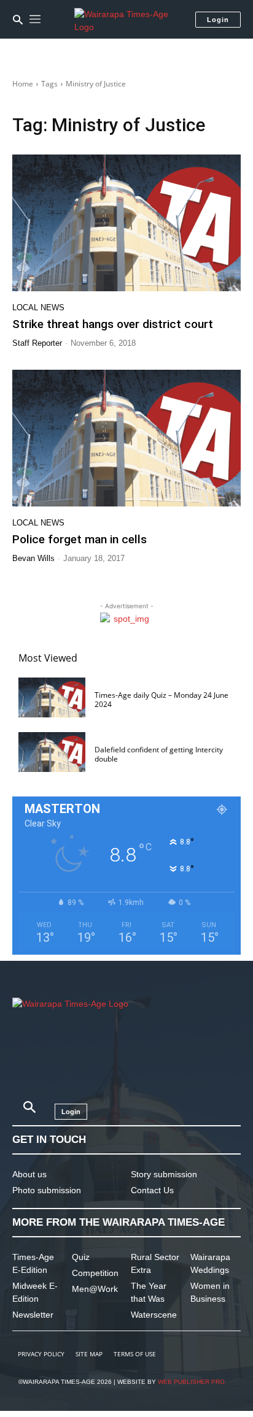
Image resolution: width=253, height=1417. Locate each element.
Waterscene (154, 1315)
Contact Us (152, 1190)
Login (218, 19)
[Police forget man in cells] (126, 438)
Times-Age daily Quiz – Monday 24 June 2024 (161, 699)
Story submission (164, 1174)
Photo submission (46, 1190)
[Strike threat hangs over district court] (126, 223)
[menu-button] (35, 19)
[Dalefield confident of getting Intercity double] (51, 752)
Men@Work (95, 1289)
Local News (38, 307)
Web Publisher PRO (191, 1381)
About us (29, 1174)
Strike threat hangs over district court (112, 324)
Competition (95, 1273)
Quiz (81, 1257)
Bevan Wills (33, 558)
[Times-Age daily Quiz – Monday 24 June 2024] (51, 697)
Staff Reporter (37, 343)
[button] (17, 19)
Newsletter (32, 1315)
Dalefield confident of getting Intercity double (159, 753)
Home (22, 83)
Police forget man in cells (79, 539)
